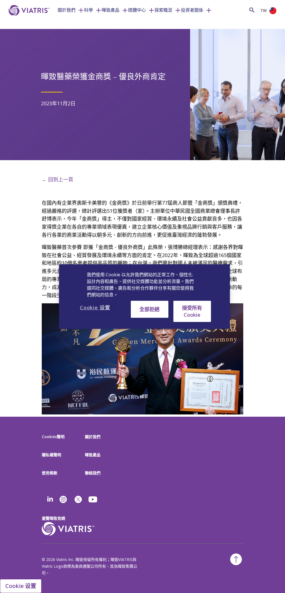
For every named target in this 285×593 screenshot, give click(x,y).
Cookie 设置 (20, 586)
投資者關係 (192, 10)
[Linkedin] (50, 499)
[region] (144, 296)
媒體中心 (137, 10)
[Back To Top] (236, 559)
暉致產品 (110, 10)
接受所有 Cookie (192, 311)
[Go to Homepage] (28, 19)
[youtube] (93, 499)
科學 (88, 10)
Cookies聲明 (53, 436)
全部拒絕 (149, 309)
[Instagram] (63, 499)
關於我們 (66, 10)
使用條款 (49, 472)
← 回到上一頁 (57, 179)
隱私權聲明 (51, 454)
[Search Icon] (251, 10)
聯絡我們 (92, 472)
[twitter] (78, 499)
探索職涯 (163, 10)
